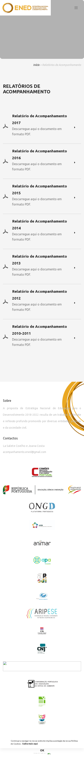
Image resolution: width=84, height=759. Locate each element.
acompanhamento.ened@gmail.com (24, 452)
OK (42, 750)
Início (36, 64)
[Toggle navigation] (76, 8)
